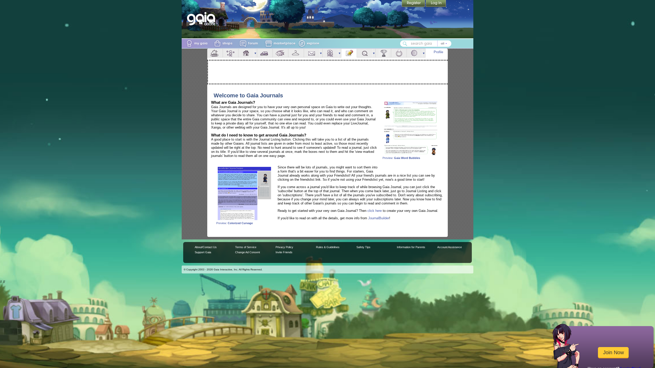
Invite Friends (284, 252)
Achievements (383, 53)
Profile (438, 52)
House (246, 53)
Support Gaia (203, 252)
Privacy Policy (284, 247)
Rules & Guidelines (328, 247)
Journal (349, 53)
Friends (330, 53)
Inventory (296, 53)
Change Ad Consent (247, 252)
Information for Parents (411, 247)
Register (414, 4)
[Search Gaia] (405, 43)
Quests (364, 53)
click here (374, 211)
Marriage (399, 53)
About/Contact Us (206, 247)
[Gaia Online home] (202, 18)
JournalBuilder (378, 218)
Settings (414, 53)
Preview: (401, 157)
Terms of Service (245, 247)
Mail (311, 53)
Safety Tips (363, 247)
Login (436, 4)
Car (264, 53)
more (255, 53)
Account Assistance (449, 247)
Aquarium (280, 53)
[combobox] (425, 43)
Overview (215, 53)
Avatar (230, 53)
